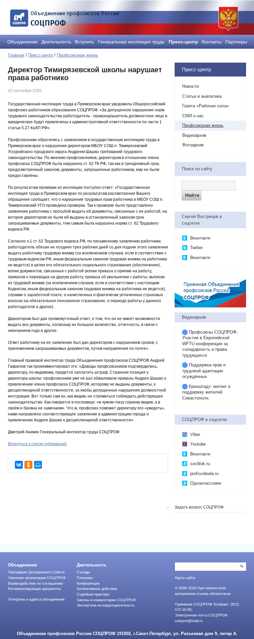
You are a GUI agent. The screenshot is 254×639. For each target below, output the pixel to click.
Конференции (88, 583)
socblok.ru (199, 463)
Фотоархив (193, 144)
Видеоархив (194, 135)
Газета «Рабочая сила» (205, 105)
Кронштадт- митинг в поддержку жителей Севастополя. (206, 392)
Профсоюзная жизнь (77, 55)
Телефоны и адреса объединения (36, 599)
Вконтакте (199, 238)
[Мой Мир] (38, 465)
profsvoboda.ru (204, 473)
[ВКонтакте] (19, 465)
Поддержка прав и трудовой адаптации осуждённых (204, 370)
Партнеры (236, 41)
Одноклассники (205, 483)
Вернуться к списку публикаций (37, 444)
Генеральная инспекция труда (131, 41)
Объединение (22, 41)
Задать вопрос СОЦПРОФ (199, 507)
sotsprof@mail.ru (188, 621)
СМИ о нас (193, 115)
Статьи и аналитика (202, 96)
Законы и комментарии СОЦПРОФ (106, 600)
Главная (16, 55)
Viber (194, 434)
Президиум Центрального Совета (36, 572)
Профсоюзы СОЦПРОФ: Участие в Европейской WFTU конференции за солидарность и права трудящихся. (210, 344)
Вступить (84, 41)
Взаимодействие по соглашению (35, 583)
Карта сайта (185, 578)
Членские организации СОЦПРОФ (36, 578)
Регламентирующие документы (34, 589)
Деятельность (56, 41)
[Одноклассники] (28, 465)
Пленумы (85, 578)
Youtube (197, 444)
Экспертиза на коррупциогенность (106, 605)
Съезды (83, 572)
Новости (190, 86)
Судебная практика (93, 594)
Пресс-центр (183, 41)
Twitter (196, 247)
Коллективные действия (97, 589)
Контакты (212, 41)
